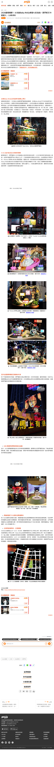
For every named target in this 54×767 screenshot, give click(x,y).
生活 (38, 5)
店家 (49, 5)
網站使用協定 (32, 736)
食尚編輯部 (7, 22)
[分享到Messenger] (48, 22)
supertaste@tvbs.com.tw (12, 722)
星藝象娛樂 (46, 738)
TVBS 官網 (44, 747)
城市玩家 (3, 5)
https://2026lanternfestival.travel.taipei (14, 590)
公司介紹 (3, 734)
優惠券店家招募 (18, 732)
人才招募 (3, 736)
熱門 (17, 5)
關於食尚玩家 (4, 732)
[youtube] (6, 742)
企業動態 (3, 738)
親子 (34, 5)
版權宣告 (17, 738)
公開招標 (45, 734)
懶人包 (30, 5)
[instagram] (13, 742)
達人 (45, 5)
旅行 (25, 5)
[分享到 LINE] (45, 22)
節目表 (16, 736)
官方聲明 (45, 736)
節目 (14, 5)
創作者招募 (17, 734)
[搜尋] (49, 2)
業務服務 (31, 732)
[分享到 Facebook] (42, 22)
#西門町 (24, 659)
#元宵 (10, 659)
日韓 (41, 5)
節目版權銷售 (46, 732)
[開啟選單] (2, 2)
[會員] (52, 2)
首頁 (2, 10)
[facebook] (2, 742)
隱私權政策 (31, 734)
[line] (9, 742)
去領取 (26, 79)
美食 (21, 5)
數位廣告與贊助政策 (33, 738)
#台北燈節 (4, 659)
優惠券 (9, 5)
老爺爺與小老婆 (30, 312)
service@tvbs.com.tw (11, 723)
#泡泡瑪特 (17, 659)
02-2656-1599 (11, 725)
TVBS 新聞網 (49, 747)
